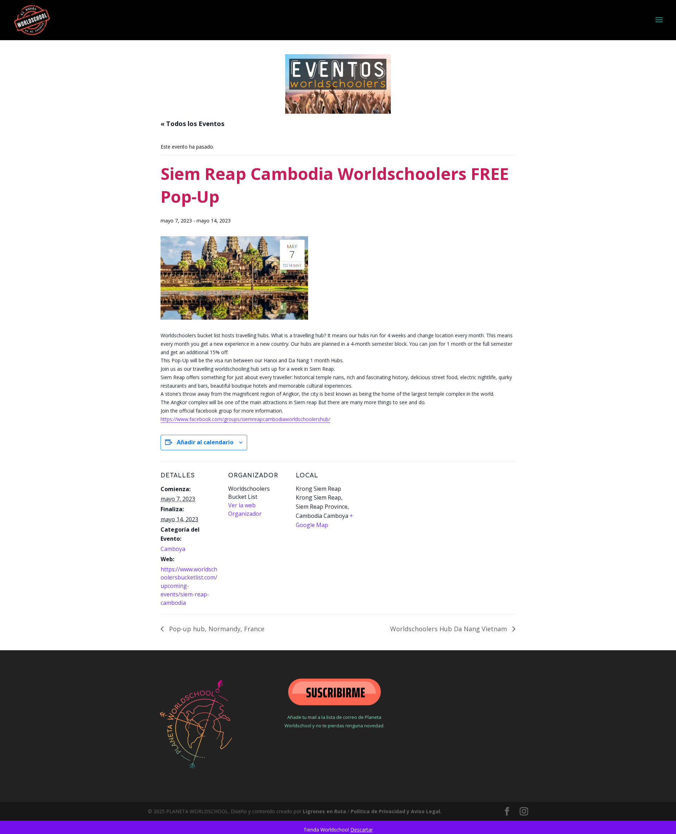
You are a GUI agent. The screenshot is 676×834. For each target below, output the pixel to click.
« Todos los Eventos (192, 123)
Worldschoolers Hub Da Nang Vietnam (449, 629)
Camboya (173, 549)
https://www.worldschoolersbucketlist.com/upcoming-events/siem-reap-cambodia (189, 586)
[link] (245, 419)
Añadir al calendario (205, 442)
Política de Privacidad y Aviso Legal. (396, 811)
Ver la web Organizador (245, 509)
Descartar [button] (361, 829)
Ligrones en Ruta (324, 811)
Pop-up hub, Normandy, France (215, 629)
